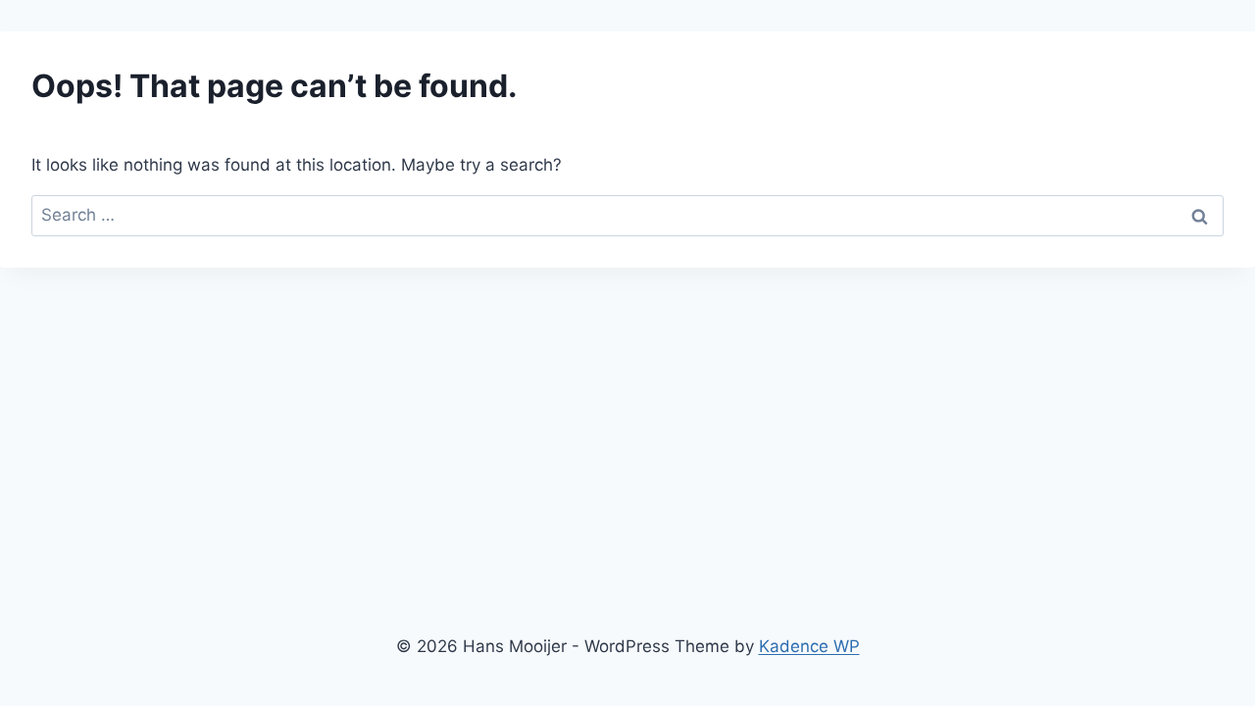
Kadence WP (809, 646)
